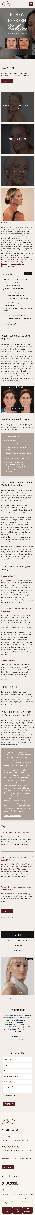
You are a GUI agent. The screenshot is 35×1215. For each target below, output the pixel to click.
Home (2, 61)
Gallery (21, 1159)
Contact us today (13, 742)
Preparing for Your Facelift (15, 295)
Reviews (28, 1159)
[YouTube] (7, 1130)
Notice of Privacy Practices (19, 1194)
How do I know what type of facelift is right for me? (18, 319)
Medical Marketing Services (9, 1198)
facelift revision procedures (16, 259)
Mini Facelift (17, 139)
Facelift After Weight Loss (17, 106)
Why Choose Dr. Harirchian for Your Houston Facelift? (17, 309)
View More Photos (17, 408)
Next (32, 401)
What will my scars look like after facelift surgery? (17, 323)
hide (28, 273)
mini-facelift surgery (16, 257)
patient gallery (15, 702)
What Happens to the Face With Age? (15, 280)
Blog (3, 1162)
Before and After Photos (11, 283)
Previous (3, 401)
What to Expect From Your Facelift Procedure (17, 299)
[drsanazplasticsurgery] (13, 1130)
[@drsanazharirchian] (17, 1130)
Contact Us (7, 1167)
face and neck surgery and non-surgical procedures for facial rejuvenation (16, 866)
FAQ (5, 313)
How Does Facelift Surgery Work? (14, 293)
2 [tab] (14, 998)
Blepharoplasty (17, 992)
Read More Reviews (12, 816)
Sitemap (31, 1194)
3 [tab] (17, 998)
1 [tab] (10, 998)
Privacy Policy (6, 1194)
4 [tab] (22, 1039)
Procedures (9, 61)
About (14, 1159)
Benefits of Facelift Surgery (12, 285)
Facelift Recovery (12, 303)
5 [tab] (24, 998)
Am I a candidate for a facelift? (16, 316)
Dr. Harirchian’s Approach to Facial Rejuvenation (14, 289)
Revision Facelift (17, 171)
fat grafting (19, 466)
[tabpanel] (17, 976)
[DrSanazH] (2, 1130)
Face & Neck (17, 61)
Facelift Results (8, 306)
